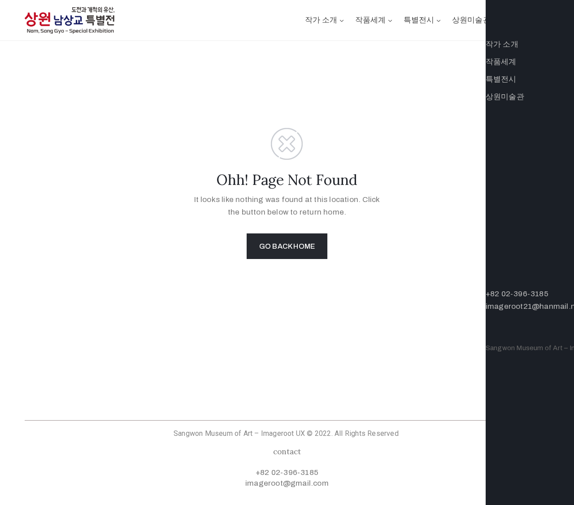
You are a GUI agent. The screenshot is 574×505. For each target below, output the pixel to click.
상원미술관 (471, 20)
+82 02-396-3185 (287, 472)
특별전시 (419, 20)
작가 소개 (321, 20)
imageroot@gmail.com (287, 483)
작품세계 (370, 20)
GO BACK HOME (287, 246)
